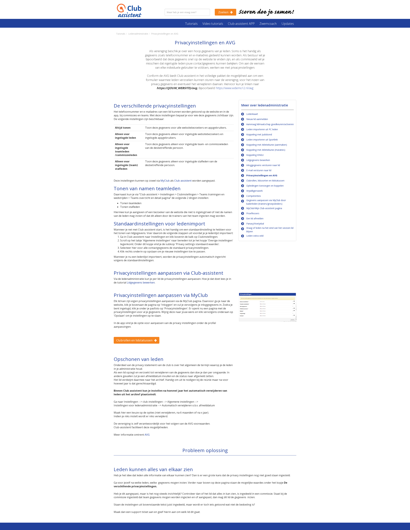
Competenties (253, 195)
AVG (147, 434)
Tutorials (191, 23)
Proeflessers (252, 213)
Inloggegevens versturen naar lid (263, 165)
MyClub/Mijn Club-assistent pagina (264, 208)
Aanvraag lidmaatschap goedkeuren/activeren (270, 124)
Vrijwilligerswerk (254, 190)
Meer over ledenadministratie (264, 105)
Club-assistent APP (241, 23)
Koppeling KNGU (255, 154)
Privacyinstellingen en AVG (261, 175)
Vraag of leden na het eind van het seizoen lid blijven (269, 229)
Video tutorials (212, 23)
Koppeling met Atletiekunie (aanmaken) (266, 144)
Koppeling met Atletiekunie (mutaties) (265, 149)
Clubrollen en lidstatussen (134, 340)
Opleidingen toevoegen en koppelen (265, 185)
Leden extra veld (254, 235)
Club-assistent (183, 180)
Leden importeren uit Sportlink (262, 139)
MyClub (165, 180)
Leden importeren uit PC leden (262, 129)
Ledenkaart (252, 114)
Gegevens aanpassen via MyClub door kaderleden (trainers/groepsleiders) (266, 202)
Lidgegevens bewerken (258, 160)
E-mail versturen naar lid (258, 170)
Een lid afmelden (254, 218)
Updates (288, 23)
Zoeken (223, 12)
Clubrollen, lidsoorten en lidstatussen (265, 180)
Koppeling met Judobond (259, 134)
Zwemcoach (268, 23)
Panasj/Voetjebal (255, 223)
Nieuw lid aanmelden (257, 119)
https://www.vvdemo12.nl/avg (234, 88)
